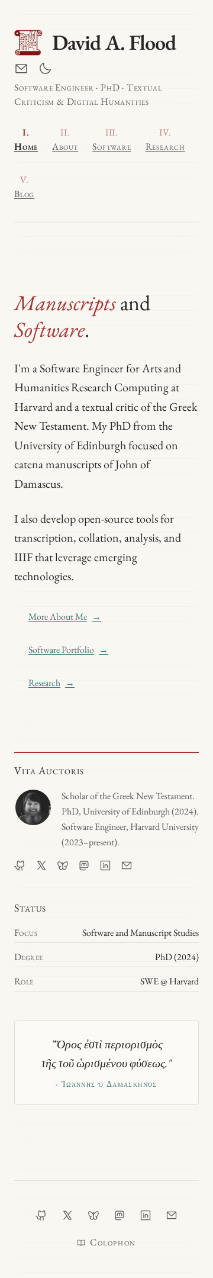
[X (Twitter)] (41, 865)
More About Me (64, 616)
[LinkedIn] (105, 865)
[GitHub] (20, 865)
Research (51, 683)
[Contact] (21, 69)
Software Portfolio (68, 649)
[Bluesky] (63, 865)
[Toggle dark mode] (45, 69)
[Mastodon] (84, 865)
